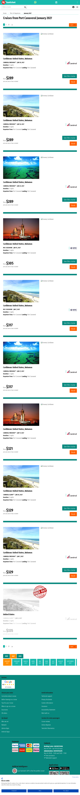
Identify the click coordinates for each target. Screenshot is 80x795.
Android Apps (6, 732)
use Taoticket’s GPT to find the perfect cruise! (31, 771)
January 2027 (7, 662)
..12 (8, 25)
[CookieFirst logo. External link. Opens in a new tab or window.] (2, 778)
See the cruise (69, 76)
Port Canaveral (17, 68)
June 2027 (46, 662)
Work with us (45, 713)
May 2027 (40, 662)
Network (4, 725)
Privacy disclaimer (47, 699)
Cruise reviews (46, 721)
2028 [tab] (20, 656)
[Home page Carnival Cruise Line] (72, 62)
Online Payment (46, 725)
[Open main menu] (77, 7)
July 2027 (53, 662)
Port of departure (15, 13)
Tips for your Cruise (7, 703)
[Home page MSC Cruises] (73, 248)
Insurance (44, 706)
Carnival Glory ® (8, 495)
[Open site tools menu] (77, 2)
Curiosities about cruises (9, 696)
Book (73, 82)
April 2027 (33, 662)
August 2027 (60, 662)
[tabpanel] (40, 662)
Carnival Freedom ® (9, 62)
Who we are (5, 721)
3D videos (4, 713)
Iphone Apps (5, 728)
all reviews (8, 687)
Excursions (5, 710)
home (4, 13)
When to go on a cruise (8, 706)
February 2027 (17, 662)
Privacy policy (75, 777)
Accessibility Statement (48, 710)
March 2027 (26, 662)
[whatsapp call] (35, 2)
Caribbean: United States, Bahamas (17, 58)
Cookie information (47, 703)
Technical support (47, 696)
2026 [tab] (6, 656)
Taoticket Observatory (48, 728)
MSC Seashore (7, 248)
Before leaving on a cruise (9, 699)
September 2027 (70, 662)
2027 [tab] (13, 656)
